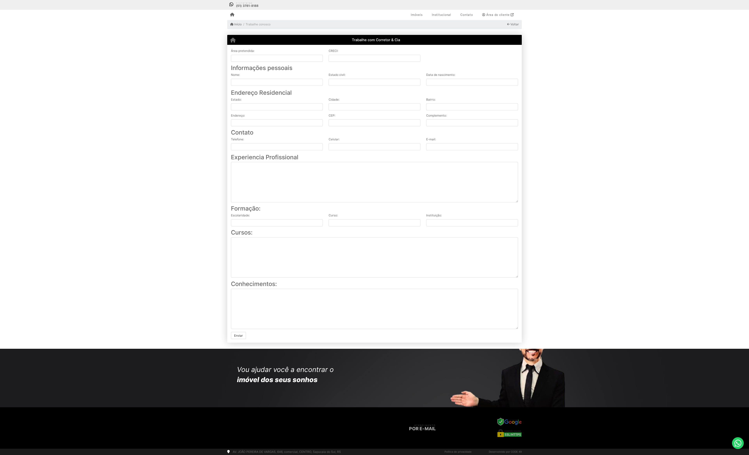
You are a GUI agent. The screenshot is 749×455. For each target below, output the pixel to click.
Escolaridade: (240, 215)
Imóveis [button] (416, 15)
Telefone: (237, 139)
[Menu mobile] (232, 14)
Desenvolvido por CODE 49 (505, 451)
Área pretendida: (243, 51)
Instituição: (434, 215)
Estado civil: (337, 75)
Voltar (514, 24)
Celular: (334, 139)
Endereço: (238, 115)
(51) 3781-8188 (247, 6)
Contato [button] (466, 15)
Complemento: (436, 115)
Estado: (236, 99)
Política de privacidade (458, 451)
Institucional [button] (441, 15)
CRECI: (333, 51)
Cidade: (334, 99)
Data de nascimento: (440, 75)
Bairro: (431, 99)
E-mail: (431, 139)
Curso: (333, 215)
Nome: (235, 75)
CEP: (332, 115)
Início (237, 24)
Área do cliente (498, 15)
